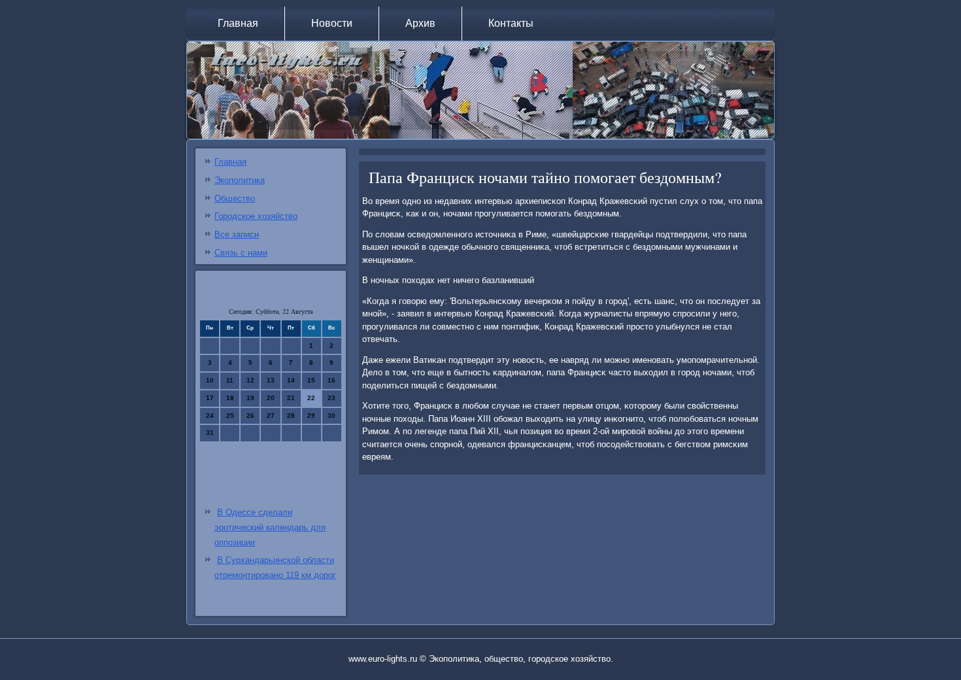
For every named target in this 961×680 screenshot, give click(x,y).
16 (331, 380)
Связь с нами (240, 253)
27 (271, 415)
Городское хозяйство (255, 216)
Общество (234, 198)
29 (311, 415)
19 (250, 397)
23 (331, 397)
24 (210, 415)
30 (331, 415)
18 (230, 397)
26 (250, 415)
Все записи (236, 234)
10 (210, 380)
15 (311, 380)
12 (250, 380)
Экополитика (239, 180)
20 (271, 397)
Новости (331, 23)
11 (229, 380)
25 (230, 415)
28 (291, 415)
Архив (420, 23)
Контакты (510, 23)
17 (210, 397)
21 (291, 397)
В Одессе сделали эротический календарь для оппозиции (270, 527)
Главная (238, 23)
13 (271, 380)
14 (291, 380)
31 (210, 432)
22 (311, 397)
